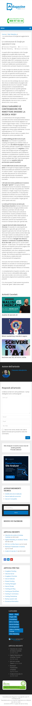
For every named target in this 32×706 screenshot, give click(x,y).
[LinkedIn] (8, 559)
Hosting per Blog (10, 589)
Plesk (16, 614)
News (11, 614)
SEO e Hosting (13, 622)
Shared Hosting (9, 581)
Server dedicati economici (13, 496)
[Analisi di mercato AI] (16, 305)
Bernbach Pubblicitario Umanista (15, 546)
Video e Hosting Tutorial (14, 630)
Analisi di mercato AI (10, 315)
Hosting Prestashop (11, 596)
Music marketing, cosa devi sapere (14, 336)
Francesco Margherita (9, 47)
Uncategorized (14, 627)
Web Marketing (8, 49)
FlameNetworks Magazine (10, 697)
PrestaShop (13, 619)
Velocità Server (9, 574)
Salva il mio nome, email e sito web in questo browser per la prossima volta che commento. (14, 431)
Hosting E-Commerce (11, 594)
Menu (3, 28)
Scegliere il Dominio (11, 576)
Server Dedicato (10, 579)
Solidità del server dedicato (13, 494)
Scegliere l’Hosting (10, 571)
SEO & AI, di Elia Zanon (12, 544)
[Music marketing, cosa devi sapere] (16, 326)
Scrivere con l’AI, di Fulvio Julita (14, 357)
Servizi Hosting (14, 624)
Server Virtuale (9, 586)
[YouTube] (11, 559)
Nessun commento (22, 49)
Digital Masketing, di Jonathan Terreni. (16, 539)
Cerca (16, 512)
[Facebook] (5, 559)
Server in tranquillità (11, 499)
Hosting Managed (10, 584)
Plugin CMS (12, 617)
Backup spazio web (11, 599)
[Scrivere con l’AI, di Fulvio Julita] (16, 347)
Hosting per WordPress (12, 591)
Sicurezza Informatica (11, 601)
